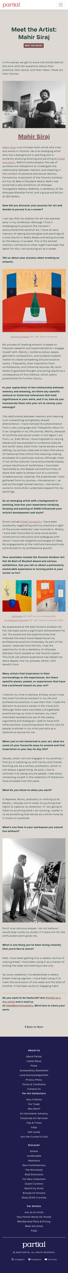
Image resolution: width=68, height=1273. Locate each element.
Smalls (34, 1151)
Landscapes (34, 1155)
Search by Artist (34, 1188)
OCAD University (30, 521)
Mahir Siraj (9, 147)
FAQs (34, 1127)
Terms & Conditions (34, 1084)
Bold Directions (34, 1174)
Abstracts (34, 1160)
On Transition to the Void (16, 620)
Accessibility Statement (34, 1070)
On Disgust (17, 616)
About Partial (34, 1056)
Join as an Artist (34, 1212)
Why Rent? (34, 1108)
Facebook (36, 1259)
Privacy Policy (34, 1079)
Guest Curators (34, 1183)
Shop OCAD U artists (34, 1197)
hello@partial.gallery (19, 1005)
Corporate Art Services (34, 1118)
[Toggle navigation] (60, 4)
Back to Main (34, 1026)
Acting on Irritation (20, 337)
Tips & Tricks (34, 1122)
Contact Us (34, 1088)
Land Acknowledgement (34, 1075)
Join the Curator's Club (34, 1136)
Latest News (34, 1061)
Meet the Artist (34, 1226)
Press (34, 1065)
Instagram (19, 1259)
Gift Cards (34, 1132)
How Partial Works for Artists (34, 1216)
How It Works (34, 1099)
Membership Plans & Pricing (34, 1221)
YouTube (52, 1259)
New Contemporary (34, 1165)
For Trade (34, 1104)
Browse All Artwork (34, 1192)
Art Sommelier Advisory (34, 1113)
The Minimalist (34, 1169)
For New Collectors (34, 1179)
